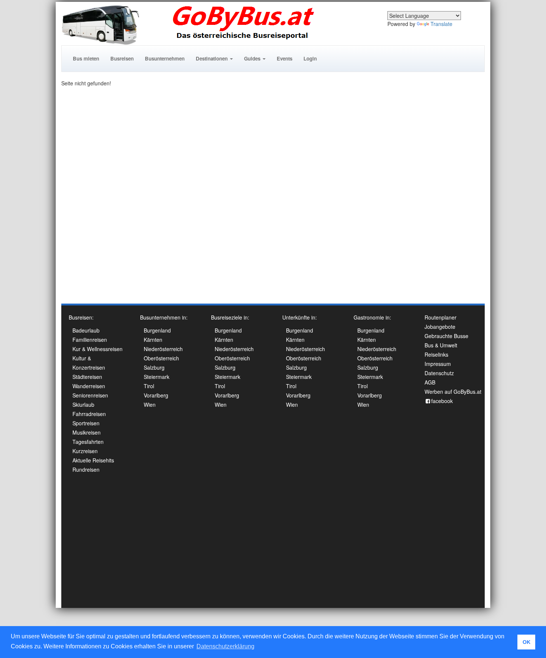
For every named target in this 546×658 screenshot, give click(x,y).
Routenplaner (440, 317)
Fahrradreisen (89, 414)
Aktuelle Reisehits (93, 460)
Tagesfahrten (88, 441)
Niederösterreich (163, 349)
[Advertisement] (455, 190)
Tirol (149, 386)
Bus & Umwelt (441, 345)
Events (284, 58)
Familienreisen (89, 339)
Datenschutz (439, 373)
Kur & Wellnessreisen (97, 349)
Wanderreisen (88, 386)
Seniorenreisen (90, 395)
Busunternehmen (165, 58)
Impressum (438, 363)
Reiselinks (436, 354)
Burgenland (157, 330)
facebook (442, 401)
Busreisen (122, 58)
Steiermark (156, 376)
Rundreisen (86, 469)
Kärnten (153, 339)
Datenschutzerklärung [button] (225, 646)
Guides (253, 58)
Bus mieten (86, 58)
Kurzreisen (85, 451)
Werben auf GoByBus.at (453, 391)
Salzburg (154, 367)
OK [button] (526, 642)
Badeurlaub (86, 330)
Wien (150, 404)
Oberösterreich (161, 358)
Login (310, 58)
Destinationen (212, 58)
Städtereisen (87, 376)
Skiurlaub (83, 404)
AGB (430, 382)
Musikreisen (86, 432)
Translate (441, 23)
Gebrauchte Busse (446, 336)
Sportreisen (86, 423)
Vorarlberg (156, 395)
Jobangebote (440, 326)
